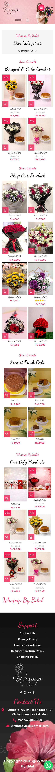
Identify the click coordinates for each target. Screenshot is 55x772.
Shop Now (17, 20)
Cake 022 (15, 439)
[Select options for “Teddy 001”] (7, 498)
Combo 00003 (14, 153)
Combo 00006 (39, 542)
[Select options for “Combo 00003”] (5, 147)
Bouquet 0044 (40, 256)
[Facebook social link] (21, 692)
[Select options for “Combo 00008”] (31, 495)
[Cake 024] (15, 383)
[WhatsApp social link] (34, 692)
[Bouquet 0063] (14, 278)
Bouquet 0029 (14, 256)
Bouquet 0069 (14, 341)
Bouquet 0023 (40, 215)
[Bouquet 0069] (14, 323)
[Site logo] (10, 7)
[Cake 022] (15, 422)
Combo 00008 (39, 500)
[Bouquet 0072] (40, 323)
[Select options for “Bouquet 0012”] (5, 210)
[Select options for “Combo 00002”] (31, 104)
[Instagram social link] (25, 692)
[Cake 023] (39, 383)
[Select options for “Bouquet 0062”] (31, 292)
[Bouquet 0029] (14, 238)
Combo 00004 (40, 153)
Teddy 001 (15, 504)
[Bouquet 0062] (40, 278)
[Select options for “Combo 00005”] (7, 579)
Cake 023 (39, 400)
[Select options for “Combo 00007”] (7, 537)
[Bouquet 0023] (40, 197)
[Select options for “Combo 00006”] (31, 537)
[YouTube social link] (29, 692)
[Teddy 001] (15, 484)
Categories (26, 50)
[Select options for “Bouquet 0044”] (31, 251)
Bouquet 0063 (14, 297)
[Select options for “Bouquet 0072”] (31, 336)
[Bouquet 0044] (40, 238)
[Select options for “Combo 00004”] (31, 147)
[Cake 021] (39, 422)
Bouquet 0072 (40, 341)
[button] (7, 395)
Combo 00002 (40, 109)
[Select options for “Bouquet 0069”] (5, 336)
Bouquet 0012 (14, 215)
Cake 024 (15, 400)
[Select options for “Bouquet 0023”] (31, 210)
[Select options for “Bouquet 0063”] (5, 292)
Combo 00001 (15, 109)
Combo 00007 (15, 542)
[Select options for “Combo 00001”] (5, 104)
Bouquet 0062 (40, 297)
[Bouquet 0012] (14, 197)
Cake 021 (40, 439)
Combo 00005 (15, 584)
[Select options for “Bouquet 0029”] (5, 251)
